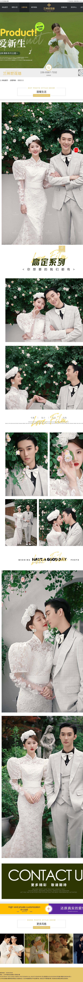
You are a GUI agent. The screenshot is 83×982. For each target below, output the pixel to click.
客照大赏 (15, 7)
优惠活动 (64, 7)
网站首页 (5, 7)
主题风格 (24, 7)
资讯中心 (74, 7)
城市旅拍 (34, 7)
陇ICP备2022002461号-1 (64, 976)
